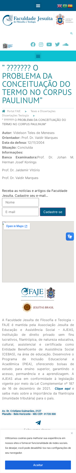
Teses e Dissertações (43, 111)
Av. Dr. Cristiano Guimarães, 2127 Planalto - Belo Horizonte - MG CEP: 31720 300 (29, 412)
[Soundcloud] (65, 44)
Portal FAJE (14, 111)
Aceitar (38, 465)
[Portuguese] (65, 5)
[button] (38, 5)
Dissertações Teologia (15, 115)
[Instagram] (41, 44)
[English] (59, 5)
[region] (38, 451)
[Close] (71, 433)
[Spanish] (70, 5)
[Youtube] (49, 44)
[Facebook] (33, 44)
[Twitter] (57, 44)
